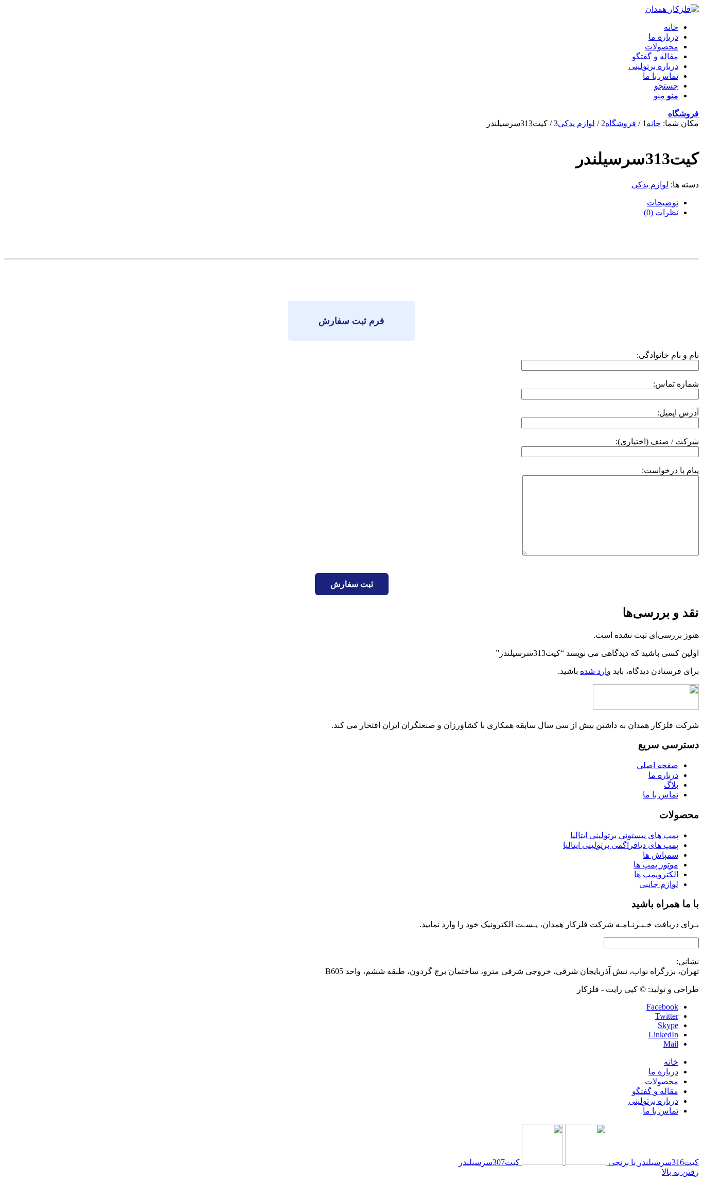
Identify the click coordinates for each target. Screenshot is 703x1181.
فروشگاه (683, 113)
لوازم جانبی (658, 884)
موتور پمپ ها (656, 864)
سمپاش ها (660, 854)
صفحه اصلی (657, 765)
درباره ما (663, 775)
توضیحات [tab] (662, 202)
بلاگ (671, 784)
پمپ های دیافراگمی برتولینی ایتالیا (620, 845)
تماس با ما (660, 794)
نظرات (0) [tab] (661, 212)
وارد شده (595, 671)
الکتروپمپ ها (656, 874)
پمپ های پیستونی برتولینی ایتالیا (624, 835)
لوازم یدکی (650, 184)
